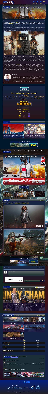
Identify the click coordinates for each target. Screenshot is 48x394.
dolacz (37, 3)
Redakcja (15, 392)
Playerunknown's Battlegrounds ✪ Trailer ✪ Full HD (28, 151)
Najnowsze (42, 267)
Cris (4, 359)
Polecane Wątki (14, 356)
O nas (12, 392)
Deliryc (5, 368)
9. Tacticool (4, 348)
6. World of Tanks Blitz (6, 342)
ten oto (17, 64)
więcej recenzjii (42, 122)
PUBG (17, 22)
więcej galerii (41, 200)
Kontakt (39, 392)
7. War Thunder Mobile (6, 344)
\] (43, 287)
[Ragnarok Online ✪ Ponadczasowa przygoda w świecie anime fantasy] (34, 138)
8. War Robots (5, 346)
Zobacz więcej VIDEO (24, 188)
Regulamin (28, 392)
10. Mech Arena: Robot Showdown (8, 350)
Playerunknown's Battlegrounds (24, 93)
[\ (35, 287)
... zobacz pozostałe (6, 352)
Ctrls (4, 362)
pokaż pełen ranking (41, 315)
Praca (24, 392)
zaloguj (34, 3)
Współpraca (20, 392)
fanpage (41, 3)
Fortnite (11, 23)
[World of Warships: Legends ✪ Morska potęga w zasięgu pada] (13, 138)
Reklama (8, 392)
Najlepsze (38, 267)
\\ (36, 287)
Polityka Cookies (34, 392)
